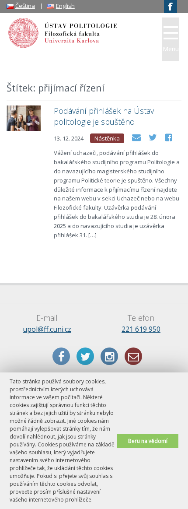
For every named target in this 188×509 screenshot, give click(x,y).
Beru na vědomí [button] (147, 440)
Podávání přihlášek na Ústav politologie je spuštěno (104, 116)
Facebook (61, 356)
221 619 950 (141, 329)
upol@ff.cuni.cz (47, 329)
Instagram (109, 356)
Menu (171, 49)
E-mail (133, 356)
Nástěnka (107, 138)
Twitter (85, 356)
